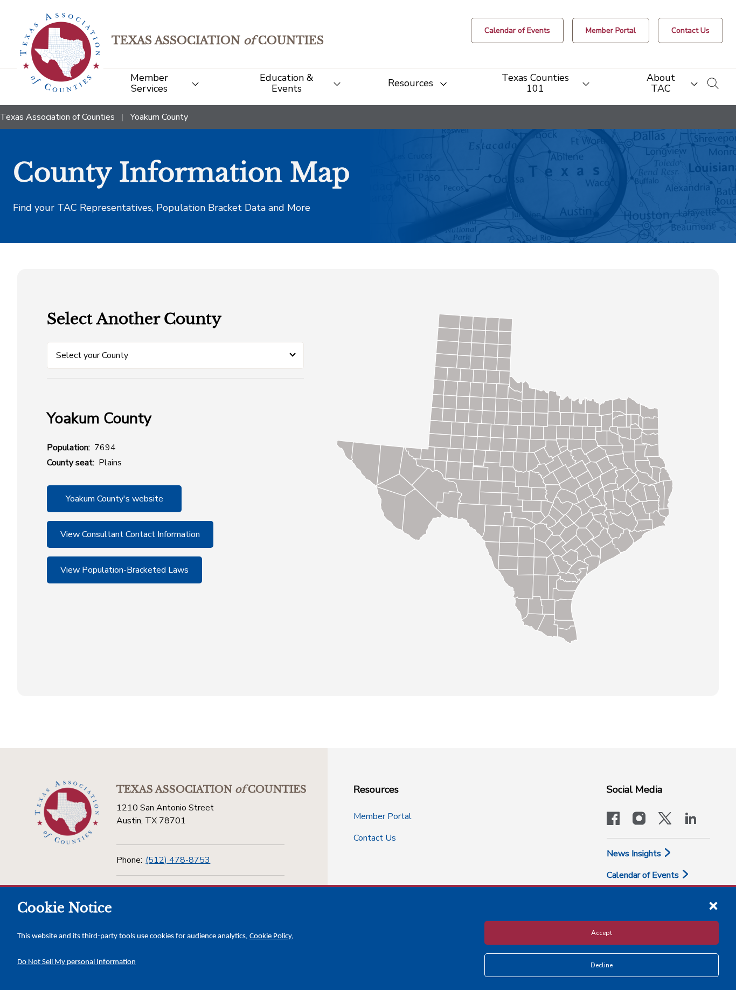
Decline (602, 965)
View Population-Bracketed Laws (124, 570)
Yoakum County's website (114, 499)
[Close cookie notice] (713, 905)
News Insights (635, 854)
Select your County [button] (92, 355)
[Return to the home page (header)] (60, 52)
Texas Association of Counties (57, 117)
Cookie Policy (270, 936)
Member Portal (382, 816)
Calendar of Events (644, 875)
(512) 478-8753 (177, 860)
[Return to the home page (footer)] (66, 812)
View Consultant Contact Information (130, 534)
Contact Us (374, 838)
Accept (601, 933)
